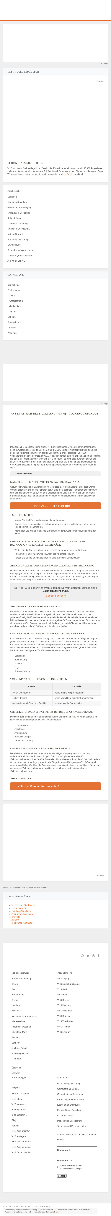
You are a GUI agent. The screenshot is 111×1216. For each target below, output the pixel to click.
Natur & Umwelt (15, 234)
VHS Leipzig (63, 978)
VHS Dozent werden (21, 1152)
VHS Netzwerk (19, 1104)
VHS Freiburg (64, 1027)
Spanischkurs (14, 322)
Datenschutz (64, 1161)
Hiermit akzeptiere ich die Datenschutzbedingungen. (71, 1167)
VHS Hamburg (64, 1005)
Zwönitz (15, 920)
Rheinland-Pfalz (19, 1032)
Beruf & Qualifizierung (18, 239)
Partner (15, 1126)
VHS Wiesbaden (65, 1021)
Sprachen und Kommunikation (71, 1126)
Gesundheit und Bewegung (70, 1094)
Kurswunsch (63, 1150)
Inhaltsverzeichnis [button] (23, 474)
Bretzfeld (16, 917)
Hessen (15, 1011)
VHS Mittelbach (64, 1011)
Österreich (16, 1068)
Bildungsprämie (19, 1115)
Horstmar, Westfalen (21, 911)
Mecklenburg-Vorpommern (24, 1016)
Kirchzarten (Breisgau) (22, 923)
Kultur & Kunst (14, 218)
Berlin (14, 989)
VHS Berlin (62, 989)
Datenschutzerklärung (55, 590)
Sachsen (16, 1043)
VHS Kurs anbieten (21, 1131)
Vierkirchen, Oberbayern (23, 905)
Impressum (25, 1206)
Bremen (15, 1000)
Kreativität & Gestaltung (18, 213)
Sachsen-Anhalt (19, 1048)
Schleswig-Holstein (21, 1053)
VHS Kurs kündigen (21, 1147)
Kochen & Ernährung (17, 223)
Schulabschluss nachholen (20, 250)
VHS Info (15, 1206)
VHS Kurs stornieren (21, 1141)
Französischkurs (15, 301)
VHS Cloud (17, 1099)
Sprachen (12, 197)
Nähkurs (11, 317)
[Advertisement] (55, 43)
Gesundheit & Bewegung (19, 207)
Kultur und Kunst (65, 1115)
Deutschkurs (13, 285)
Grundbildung (14, 245)
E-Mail (61, 1139)
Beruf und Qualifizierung (69, 1083)
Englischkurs (13, 290)
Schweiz (16, 1073)
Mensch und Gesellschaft (69, 1121)
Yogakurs (12, 333)
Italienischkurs (14, 306)
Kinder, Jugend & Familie (19, 255)
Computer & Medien (17, 202)
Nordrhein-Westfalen (21, 1027)
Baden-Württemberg (21, 978)
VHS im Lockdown (20, 1093)
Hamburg (16, 1005)
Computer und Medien (68, 1089)
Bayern (15, 984)
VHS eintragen (19, 1136)
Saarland (16, 1037)
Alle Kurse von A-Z (16, 261)
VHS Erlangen (64, 1032)
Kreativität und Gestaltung (69, 1110)
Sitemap (46, 1206)
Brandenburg (18, 995)
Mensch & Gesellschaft (18, 229)
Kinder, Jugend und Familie (70, 1099)
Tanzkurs (11, 327)
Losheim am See (20, 908)
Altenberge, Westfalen (22, 914)
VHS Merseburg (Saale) (68, 984)
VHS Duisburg (64, 1016)
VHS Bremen (63, 1000)
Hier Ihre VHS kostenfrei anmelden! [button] (37, 786)
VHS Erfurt (62, 995)
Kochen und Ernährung (68, 1105)
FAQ (14, 1120)
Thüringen (16, 1059)
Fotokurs (11, 295)
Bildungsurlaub (19, 1110)
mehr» (58, 1212)
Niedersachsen (19, 1021)
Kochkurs (12, 311)
